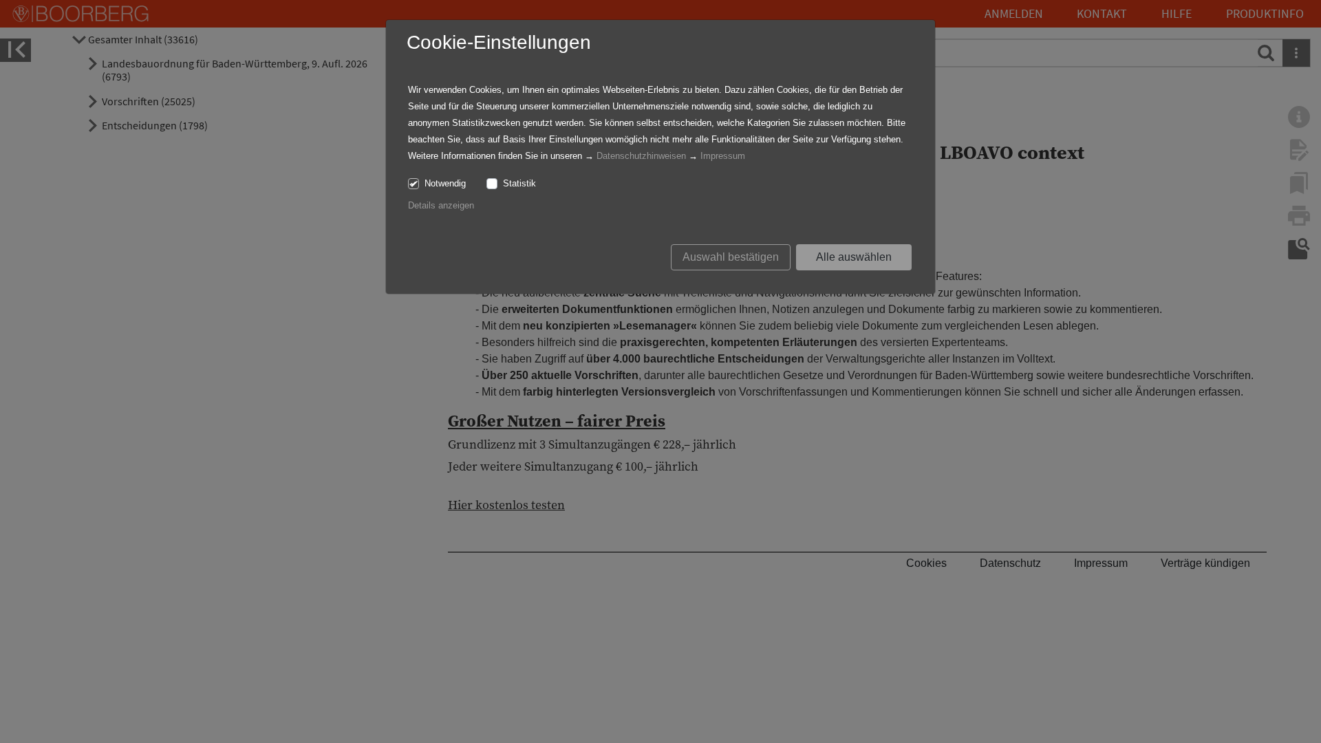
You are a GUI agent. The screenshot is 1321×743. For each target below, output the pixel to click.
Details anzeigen (441, 205)
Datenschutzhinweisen (641, 156)
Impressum (722, 156)
